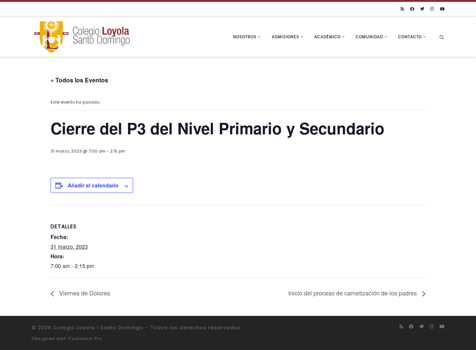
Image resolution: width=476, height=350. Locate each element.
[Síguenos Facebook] (412, 9)
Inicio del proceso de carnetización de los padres (353, 293)
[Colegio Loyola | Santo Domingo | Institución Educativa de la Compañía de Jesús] (82, 36)
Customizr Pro (85, 338)
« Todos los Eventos (79, 80)
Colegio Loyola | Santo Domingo (98, 327)
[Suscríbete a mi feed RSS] (402, 9)
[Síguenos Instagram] (432, 9)
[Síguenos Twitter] (422, 9)
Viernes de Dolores (84, 293)
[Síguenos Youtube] (442, 9)
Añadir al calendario (93, 185)
